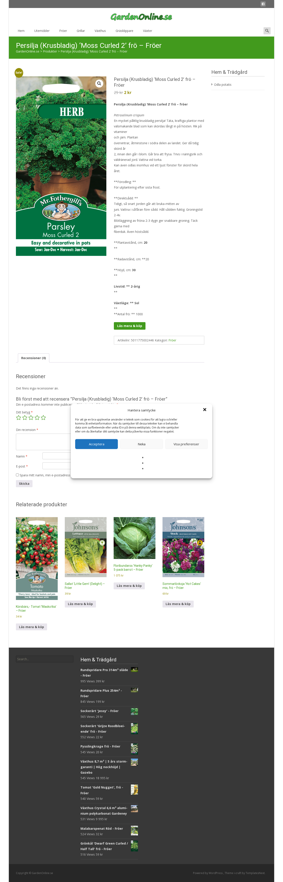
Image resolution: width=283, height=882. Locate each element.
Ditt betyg (24, 412)
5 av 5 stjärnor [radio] (43, 417)
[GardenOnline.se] (141, 17)
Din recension (27, 430)
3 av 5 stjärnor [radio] (31, 417)
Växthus (100, 31)
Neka (141, 444)
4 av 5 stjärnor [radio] (37, 417)
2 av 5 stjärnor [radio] (24, 417)
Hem (21, 31)
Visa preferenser (186, 444)
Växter (147, 31)
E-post (22, 466)
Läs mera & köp (129, 326)
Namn (21, 456)
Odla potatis (222, 84)
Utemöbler (42, 31)
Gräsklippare (124, 31)
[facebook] (263, 5)
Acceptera (96, 444)
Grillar (81, 31)
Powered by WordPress (208, 873)
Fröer (63, 31)
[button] (205, 410)
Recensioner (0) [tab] (33, 358)
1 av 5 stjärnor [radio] (18, 417)
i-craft (238, 873)
